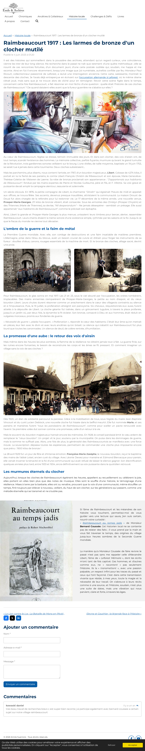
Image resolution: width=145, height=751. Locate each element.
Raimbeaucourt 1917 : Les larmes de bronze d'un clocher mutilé (69, 35)
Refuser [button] (111, 745)
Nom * (7, 633)
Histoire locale (23, 35)
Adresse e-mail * (13, 647)
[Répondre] (137, 705)
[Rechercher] (37, 21)
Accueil (8, 35)
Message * (9, 661)
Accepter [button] (132, 745)
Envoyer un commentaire (20, 684)
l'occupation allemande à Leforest (98, 77)
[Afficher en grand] (72, 122)
